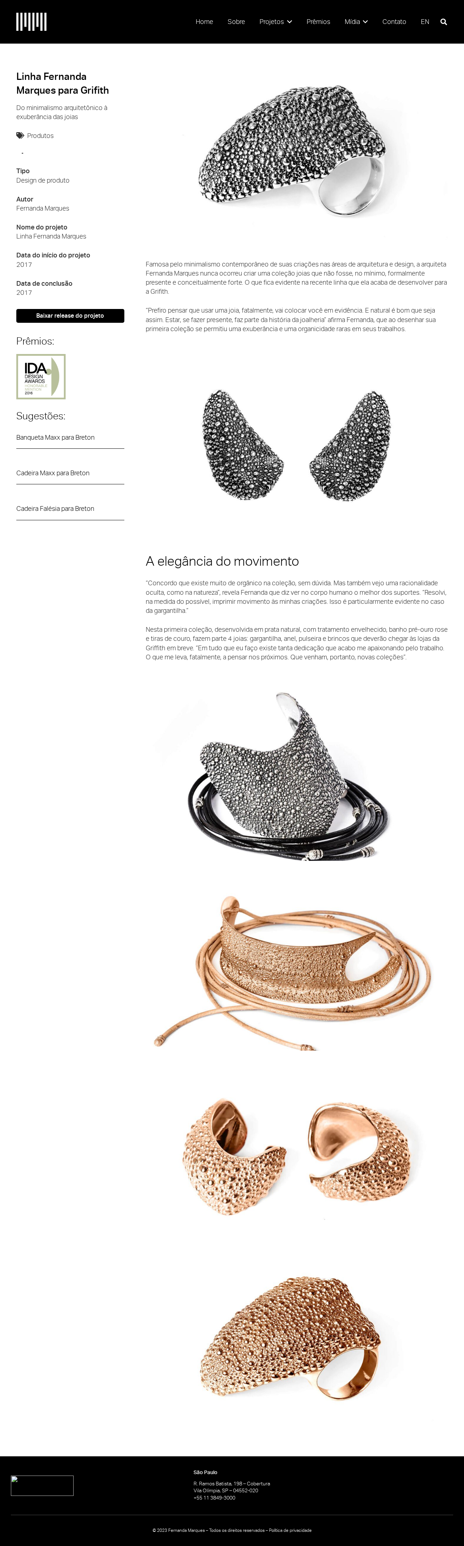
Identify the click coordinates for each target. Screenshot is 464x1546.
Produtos (40, 135)
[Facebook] (411, 1485)
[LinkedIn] (450, 1485)
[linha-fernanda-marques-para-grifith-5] (297, 1155)
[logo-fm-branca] (80, 1486)
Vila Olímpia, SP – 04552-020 (226, 1490)
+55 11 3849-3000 (214, 1498)
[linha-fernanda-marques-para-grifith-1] (297, 155)
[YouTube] (398, 1485)
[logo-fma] (31, 22)
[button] (288, 22)
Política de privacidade (290, 1530)
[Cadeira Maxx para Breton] (70, 476)
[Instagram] (424, 1486)
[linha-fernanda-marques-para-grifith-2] (297, 448)
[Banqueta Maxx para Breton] (70, 441)
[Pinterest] (437, 1485)
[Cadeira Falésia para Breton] (70, 512)
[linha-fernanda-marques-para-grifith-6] (297, 1345)
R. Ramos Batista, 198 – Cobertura (232, 1483)
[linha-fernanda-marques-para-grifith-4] (297, 965)
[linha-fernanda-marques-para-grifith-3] (297, 776)
